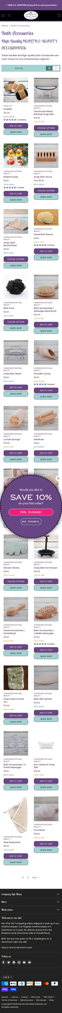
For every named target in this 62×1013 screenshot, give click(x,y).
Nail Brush (39, 439)
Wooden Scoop (42, 373)
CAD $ (6, 977)
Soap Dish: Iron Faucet (45, 567)
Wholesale (41, 1000)
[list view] (56, 68)
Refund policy (26, 1000)
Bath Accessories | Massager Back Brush (45, 309)
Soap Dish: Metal (12, 373)
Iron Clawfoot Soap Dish (44, 766)
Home (4, 25)
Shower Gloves (11, 567)
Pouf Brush (39, 830)
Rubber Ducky (11, 176)
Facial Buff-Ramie (43, 234)
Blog (51, 1000)
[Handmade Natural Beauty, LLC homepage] (31, 15)
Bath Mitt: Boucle (43, 698)
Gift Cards (35, 997)
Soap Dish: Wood (43, 176)
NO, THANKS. (31, 521)
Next (34, 877)
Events (25, 997)
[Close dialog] (58, 478)
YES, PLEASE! (31, 512)
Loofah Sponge (12, 439)
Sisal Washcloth (12, 842)
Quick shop (16, 132)
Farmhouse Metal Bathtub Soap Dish (44, 113)
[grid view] (49, 68)
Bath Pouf (9, 308)
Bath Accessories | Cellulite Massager (44, 632)
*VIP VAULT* (48, 997)
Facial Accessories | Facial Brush (14, 632)
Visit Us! (14, 997)
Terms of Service (9, 1000)
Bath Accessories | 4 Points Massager (15, 766)
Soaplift (8, 109)
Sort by (19, 68)
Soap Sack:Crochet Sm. (14, 700)
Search (4, 997)
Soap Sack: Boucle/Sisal (10, 244)
